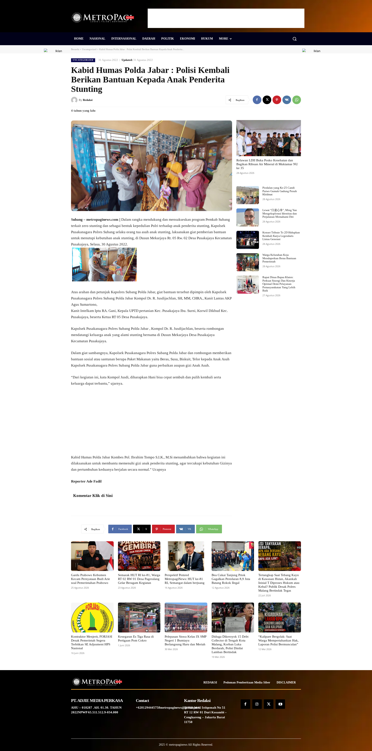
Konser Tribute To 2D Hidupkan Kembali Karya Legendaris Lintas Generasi (281, 236)
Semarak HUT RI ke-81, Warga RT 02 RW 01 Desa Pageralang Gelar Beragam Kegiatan (139, 578)
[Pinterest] (277, 100)
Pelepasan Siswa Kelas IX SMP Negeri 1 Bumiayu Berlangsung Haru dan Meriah (185, 640)
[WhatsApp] (296, 100)
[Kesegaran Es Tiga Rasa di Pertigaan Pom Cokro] (139, 617)
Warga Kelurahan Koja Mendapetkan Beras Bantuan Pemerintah (279, 258)
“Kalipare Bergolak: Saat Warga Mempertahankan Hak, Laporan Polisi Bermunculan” (278, 640)
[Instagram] (257, 704)
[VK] (286, 100)
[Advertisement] (226, 18)
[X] (267, 100)
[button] (294, 38)
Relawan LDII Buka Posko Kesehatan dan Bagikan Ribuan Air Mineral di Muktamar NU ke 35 (267, 164)
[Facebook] (257, 100)
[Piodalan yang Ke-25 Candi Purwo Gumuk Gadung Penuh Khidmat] (247, 195)
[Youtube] (280, 704)
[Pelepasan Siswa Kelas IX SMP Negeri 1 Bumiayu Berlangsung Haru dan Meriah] (186, 617)
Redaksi (88, 100)
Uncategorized (89, 49)
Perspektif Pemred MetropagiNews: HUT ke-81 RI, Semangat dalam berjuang (185, 578)
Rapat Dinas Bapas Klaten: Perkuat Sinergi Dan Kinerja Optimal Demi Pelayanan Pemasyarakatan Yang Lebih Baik (278, 284)
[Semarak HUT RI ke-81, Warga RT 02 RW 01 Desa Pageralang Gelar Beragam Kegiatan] (139, 556)
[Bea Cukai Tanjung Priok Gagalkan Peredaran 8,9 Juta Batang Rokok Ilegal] (233, 556)
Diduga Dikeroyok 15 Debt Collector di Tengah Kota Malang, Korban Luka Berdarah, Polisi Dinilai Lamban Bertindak (230, 644)
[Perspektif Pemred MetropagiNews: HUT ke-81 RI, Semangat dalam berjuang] (186, 556)
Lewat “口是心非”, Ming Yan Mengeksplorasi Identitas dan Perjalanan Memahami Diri (279, 213)
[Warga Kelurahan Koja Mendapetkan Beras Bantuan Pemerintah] (247, 262)
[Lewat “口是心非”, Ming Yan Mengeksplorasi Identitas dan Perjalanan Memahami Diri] (247, 217)
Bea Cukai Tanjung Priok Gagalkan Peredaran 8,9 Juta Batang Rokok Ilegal (231, 578)
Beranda (75, 49)
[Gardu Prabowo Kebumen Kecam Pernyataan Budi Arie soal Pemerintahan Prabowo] (92, 556)
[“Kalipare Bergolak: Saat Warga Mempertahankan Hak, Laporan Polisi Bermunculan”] (279, 617)
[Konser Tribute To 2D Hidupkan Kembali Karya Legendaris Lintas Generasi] (247, 240)
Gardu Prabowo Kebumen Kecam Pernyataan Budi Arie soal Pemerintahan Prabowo (90, 578)
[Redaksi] (75, 100)
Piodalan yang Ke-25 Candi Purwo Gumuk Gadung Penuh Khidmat (279, 191)
